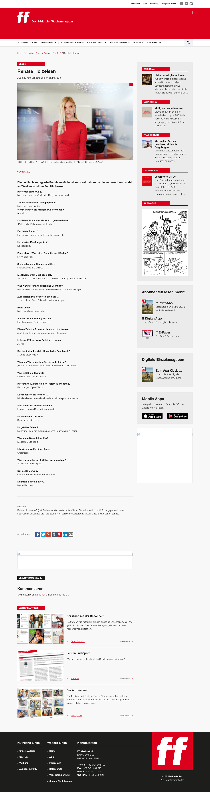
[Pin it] (59, 534)
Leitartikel (22, 43)
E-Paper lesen (154, 43)
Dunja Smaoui (78, 642)
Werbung (154, 4)
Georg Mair (76, 716)
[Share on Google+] (48, 534)
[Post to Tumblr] (54, 534)
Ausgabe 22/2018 (52, 53)
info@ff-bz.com (93, 772)
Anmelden (135, 4)
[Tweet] (43, 534)
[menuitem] (22, 42)
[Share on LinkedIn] (65, 534)
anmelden (40, 595)
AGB (51, 757)
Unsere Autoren (27, 751)
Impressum (55, 763)
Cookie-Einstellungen (60, 781)
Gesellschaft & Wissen (72, 43)
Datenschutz (55, 769)
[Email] (70, 534)
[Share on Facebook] (37, 534)
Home (20, 53)
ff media (26, 172)
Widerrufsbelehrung (59, 775)
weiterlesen (126, 642)
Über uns (24, 757)
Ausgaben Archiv (169, 4)
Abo (145, 4)
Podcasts (138, 43)
